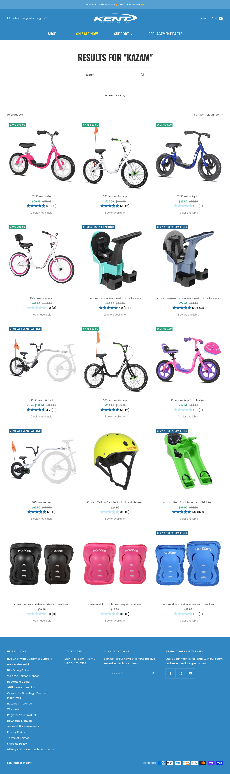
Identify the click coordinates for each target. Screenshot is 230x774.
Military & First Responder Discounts (30, 749)
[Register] (153, 673)
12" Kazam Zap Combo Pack (188, 400)
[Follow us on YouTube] (190, 673)
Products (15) (115, 95)
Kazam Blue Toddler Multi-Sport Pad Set (188, 604)
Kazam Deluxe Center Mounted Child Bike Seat (188, 298)
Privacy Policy (16, 732)
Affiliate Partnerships (21, 687)
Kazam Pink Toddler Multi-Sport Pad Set (114, 604)
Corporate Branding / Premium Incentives (27, 695)
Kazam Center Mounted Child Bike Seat (115, 298)
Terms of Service (18, 738)
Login (202, 18)
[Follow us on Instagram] (180, 673)
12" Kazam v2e (41, 196)
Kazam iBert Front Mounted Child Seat (188, 502)
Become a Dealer (18, 682)
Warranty (13, 709)
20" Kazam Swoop (115, 196)
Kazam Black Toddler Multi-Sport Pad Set (41, 604)
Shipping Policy (17, 744)
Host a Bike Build (18, 664)
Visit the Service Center (23, 676)
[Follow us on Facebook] (170, 673)
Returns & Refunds (19, 703)
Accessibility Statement (23, 726)
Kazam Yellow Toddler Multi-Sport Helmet (115, 502)
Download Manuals (19, 721)
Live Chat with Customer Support (29, 659)
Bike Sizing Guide (18, 670)
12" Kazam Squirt (188, 196)
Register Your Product (21, 715)
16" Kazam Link (41, 502)
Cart (216, 18)
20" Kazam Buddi (42, 400)
